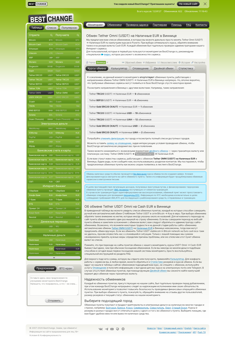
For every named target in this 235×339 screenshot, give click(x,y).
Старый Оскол (179, 307)
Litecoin (41, 53)
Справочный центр (173, 328)
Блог (160, 328)
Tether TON (41, 88)
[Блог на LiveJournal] (117, 328)
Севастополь (157, 307)
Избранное (150, 62)
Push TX (202, 332)
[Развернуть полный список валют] (54, 257)
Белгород (111, 307)
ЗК (41, 230)
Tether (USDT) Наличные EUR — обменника (118, 100)
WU (41, 226)
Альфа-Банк (41, 195)
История (185, 62)
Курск (129, 307)
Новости (151, 328)
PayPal (41, 137)
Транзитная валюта (144, 154)
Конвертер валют (167, 332)
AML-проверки (121, 189)
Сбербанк (41, 190)
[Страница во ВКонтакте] (101, 329)
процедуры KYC (132, 195)
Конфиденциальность (50, 335)
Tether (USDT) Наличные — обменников (120, 113)
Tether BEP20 (41, 84)
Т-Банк (41, 199)
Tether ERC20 (41, 75)
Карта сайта (200, 328)
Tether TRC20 (41, 79)
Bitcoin (41, 40)
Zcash (41, 101)
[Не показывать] (205, 4)
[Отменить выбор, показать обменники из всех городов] (107, 62)
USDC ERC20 (41, 97)
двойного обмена (158, 151)
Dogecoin (41, 66)
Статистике (157, 261)
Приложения (184, 332)
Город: (96, 62)
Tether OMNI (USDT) (122, 228)
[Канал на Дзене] (123, 328)
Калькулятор (177, 259)
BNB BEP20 (41, 110)
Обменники (114, 24)
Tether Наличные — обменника (122, 125)
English (188, 328)
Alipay (41, 146)
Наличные (41, 240)
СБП (41, 181)
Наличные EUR (145, 228)
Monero (41, 62)
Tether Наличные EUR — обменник (121, 106)
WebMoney (41, 128)
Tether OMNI (41, 93)
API (194, 332)
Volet (41, 141)
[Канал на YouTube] (112, 329)
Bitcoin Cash (41, 44)
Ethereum (41, 49)
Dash (41, 71)
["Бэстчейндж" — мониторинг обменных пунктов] (54, 15)
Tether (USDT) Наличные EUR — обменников (119, 93)
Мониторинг (95, 24)
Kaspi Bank (41, 213)
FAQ (188, 24)
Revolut (41, 217)
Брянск (121, 307)
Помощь (176, 24)
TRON (41, 106)
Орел (168, 307)
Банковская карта (41, 155)
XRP (41, 57)
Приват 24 (41, 208)
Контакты (201, 24)
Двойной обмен (158, 270)
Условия (33, 335)
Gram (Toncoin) (41, 119)
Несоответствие (169, 62)
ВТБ (41, 204)
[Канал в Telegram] (106, 329)
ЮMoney (41, 133)
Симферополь (141, 307)
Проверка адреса (137, 24)
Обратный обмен (133, 62)
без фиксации (140, 174)
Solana (41, 115)
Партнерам (160, 24)
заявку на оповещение (119, 143)
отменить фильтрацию (113, 138)
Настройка (199, 62)
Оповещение (99, 267)
